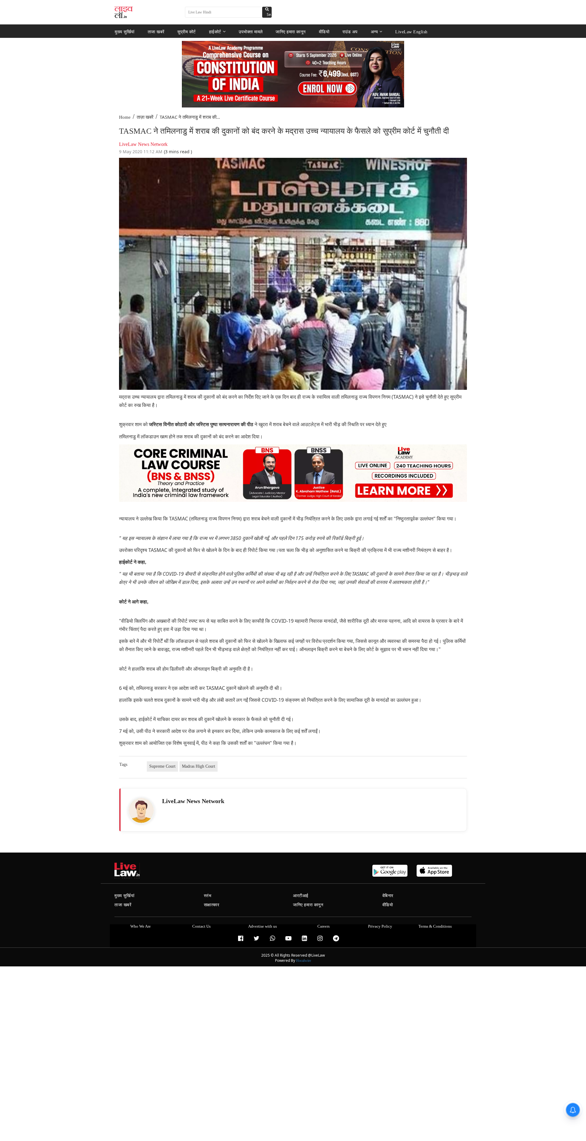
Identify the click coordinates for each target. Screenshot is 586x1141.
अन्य (374, 31)
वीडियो (324, 31)
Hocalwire (303, 960)
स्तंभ (208, 895)
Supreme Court (162, 766)
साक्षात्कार (211, 905)
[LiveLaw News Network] (141, 810)
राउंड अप (350, 31)
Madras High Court (198, 766)
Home (125, 117)
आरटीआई (301, 895)
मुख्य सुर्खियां (125, 31)
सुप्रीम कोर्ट (186, 31)
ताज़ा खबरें (145, 117)
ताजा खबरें (156, 31)
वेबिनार (387, 895)
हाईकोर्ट (215, 31)
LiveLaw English (411, 31)
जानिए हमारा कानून (291, 31)
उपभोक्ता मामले (251, 31)
